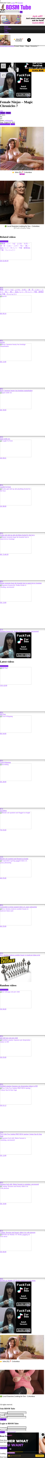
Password (3, 1417)
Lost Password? (10, 1432)
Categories (7, 28)
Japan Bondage (9, 46)
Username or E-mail (6, 1446)
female (13, 124)
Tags (5, 30)
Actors (6, 32)
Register (20, 3)
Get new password (6, 1448)
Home (6, 26)
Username (3, 1413)
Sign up (3, 1419)
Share (8, 113)
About (2, 113)
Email (2, 1415)
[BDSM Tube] (15, 10)
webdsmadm (8, 120)
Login (13, 3)
